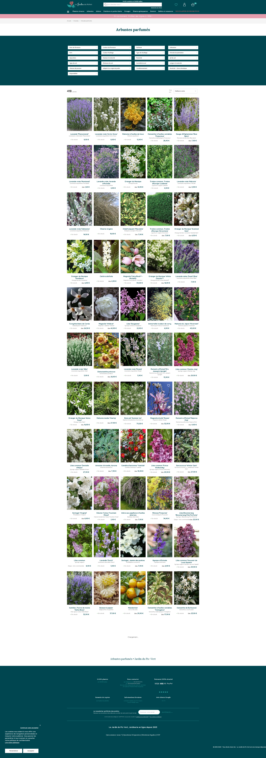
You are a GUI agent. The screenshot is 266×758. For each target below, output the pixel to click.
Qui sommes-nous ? (114, 735)
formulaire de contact (134, 683)
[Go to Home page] (79, 4)
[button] (176, 5)
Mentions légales (148, 735)
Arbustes (75, 21)
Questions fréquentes (132, 735)
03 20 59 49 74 (138, 682)
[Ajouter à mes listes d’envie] (88, 101)
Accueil (69, 21)
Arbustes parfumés (86, 21)
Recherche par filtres (156, 7)
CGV (158, 735)
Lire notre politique (12, 743)
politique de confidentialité (142, 716)
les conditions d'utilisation (155, 716)
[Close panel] (40, 725)
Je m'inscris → (167, 712)
